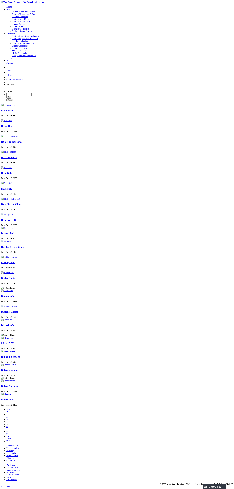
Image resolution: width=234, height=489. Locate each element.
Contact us (11, 460)
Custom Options (13, 470)
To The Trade (12, 467)
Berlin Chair (8, 278)
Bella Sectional (9, 157)
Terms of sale (12, 446)
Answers (10, 477)
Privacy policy (12, 448)
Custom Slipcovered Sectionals (25, 38)
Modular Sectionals (20, 51)
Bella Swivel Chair (11, 204)
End (8, 441)
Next (8, 439)
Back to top (6, 486)
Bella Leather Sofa (11, 141)
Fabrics (9, 63)
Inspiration (11, 472)
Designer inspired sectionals (24, 55)
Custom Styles (12, 475)
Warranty (10, 450)
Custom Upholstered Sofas (23, 12)
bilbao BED (7, 343)
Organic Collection (20, 24)
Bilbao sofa (7, 399)
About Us (10, 458)
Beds (8, 60)
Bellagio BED (8, 220)
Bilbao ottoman (9, 370)
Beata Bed (6, 126)
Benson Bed (7, 233)
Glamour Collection (20, 29)
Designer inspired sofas (22, 31)
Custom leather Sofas (21, 21)
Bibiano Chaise (9, 311)
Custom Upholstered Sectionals (25, 36)
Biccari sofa (7, 325)
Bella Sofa (6, 173)
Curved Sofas (18, 26)
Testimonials (11, 479)
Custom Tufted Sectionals (23, 43)
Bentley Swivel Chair (12, 246)
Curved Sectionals (19, 48)
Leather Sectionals (20, 46)
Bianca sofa (7, 296)
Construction (11, 453)
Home (9, 7)
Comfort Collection (20, 16)
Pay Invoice (11, 465)
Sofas (8, 9)
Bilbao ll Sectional (11, 356)
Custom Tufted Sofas (21, 19)
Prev (8, 412)
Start (8, 409)
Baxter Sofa (7, 110)
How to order (12, 455)
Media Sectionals (19, 53)
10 (7, 436)
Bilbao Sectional (10, 386)
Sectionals (10, 33)
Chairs (9, 58)
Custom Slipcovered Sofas (23, 14)
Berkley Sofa (8, 262)
